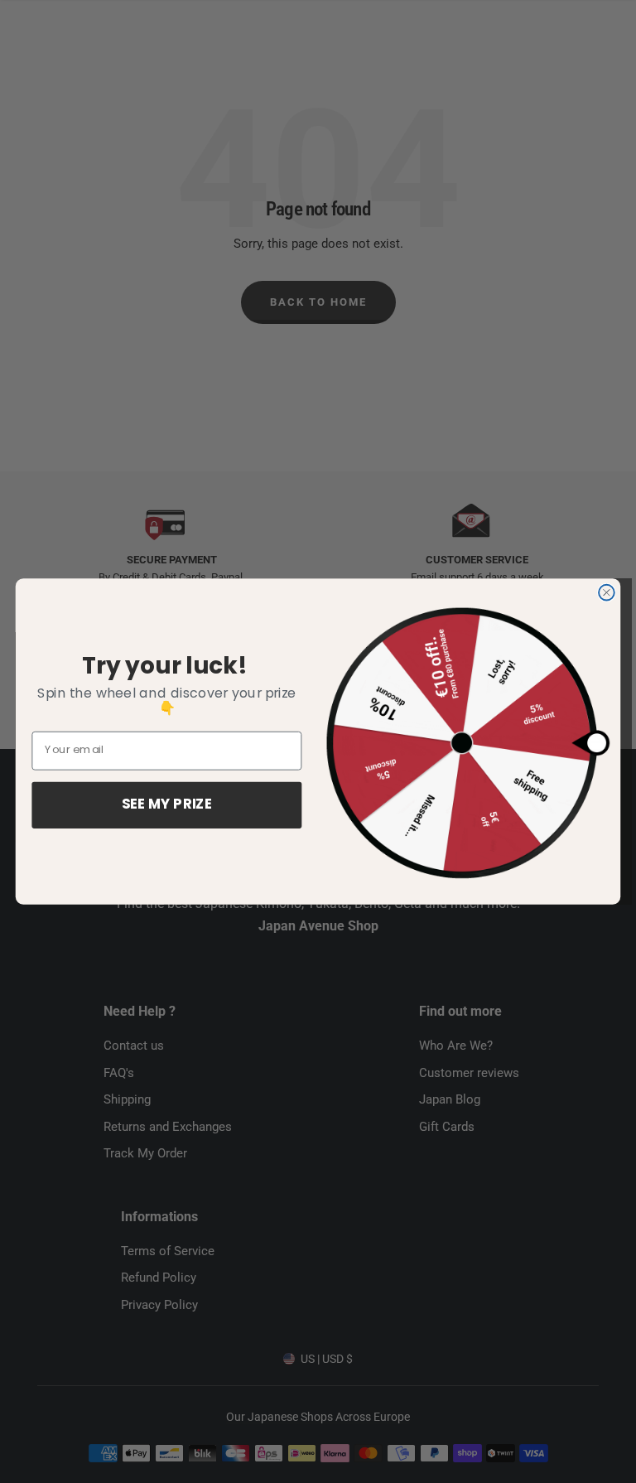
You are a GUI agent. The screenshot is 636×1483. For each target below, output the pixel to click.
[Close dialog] (606, 593)
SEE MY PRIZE (167, 805)
